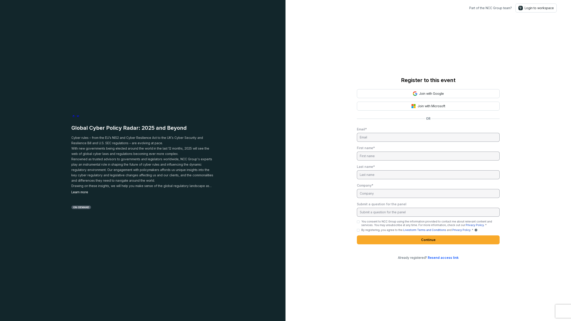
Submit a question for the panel (381, 204)
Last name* (366, 167)
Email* (362, 129)
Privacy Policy (475, 225)
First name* (366, 148)
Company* (365, 185)
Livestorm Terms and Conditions (424, 230)
